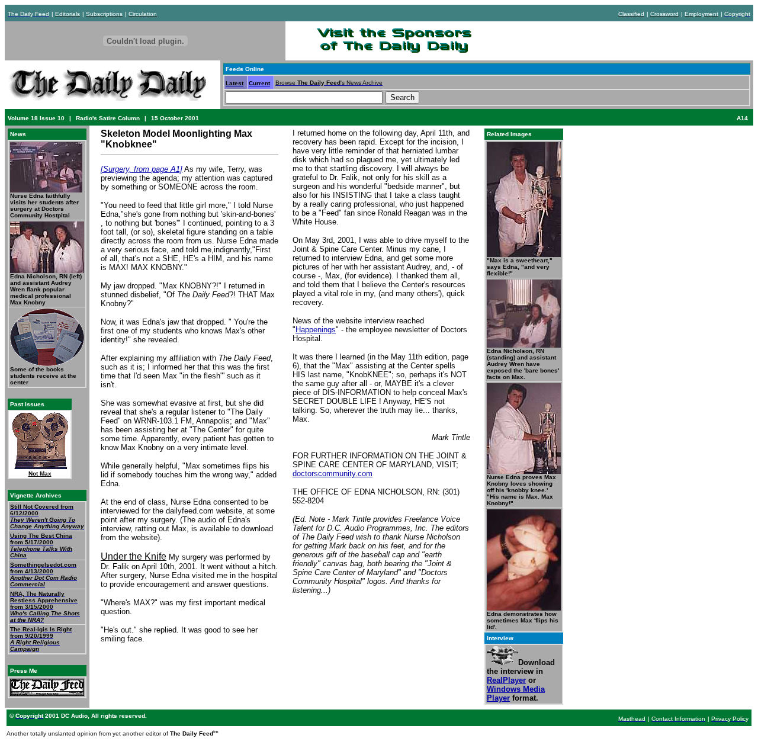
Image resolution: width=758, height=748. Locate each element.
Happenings (316, 329)
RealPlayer (506, 680)
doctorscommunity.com (332, 473)
